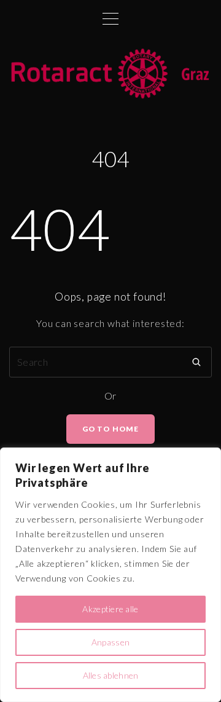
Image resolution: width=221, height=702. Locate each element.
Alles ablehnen (111, 675)
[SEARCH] (196, 362)
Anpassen (110, 642)
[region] (110, 575)
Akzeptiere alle (110, 609)
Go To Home (110, 428)
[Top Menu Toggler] (110, 18)
